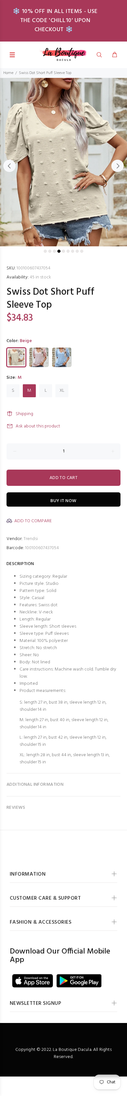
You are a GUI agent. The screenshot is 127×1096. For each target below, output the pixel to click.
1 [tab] (45, 251)
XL (62, 390)
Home (8, 73)
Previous (9, 166)
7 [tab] (72, 251)
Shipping (24, 414)
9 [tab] (81, 251)
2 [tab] (49, 251)
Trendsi (30, 539)
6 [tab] (68, 251)
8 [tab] (77, 251)
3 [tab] (54, 251)
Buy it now (63, 501)
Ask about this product (38, 426)
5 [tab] (63, 251)
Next (117, 166)
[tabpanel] (63, 162)
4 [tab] (59, 251)
